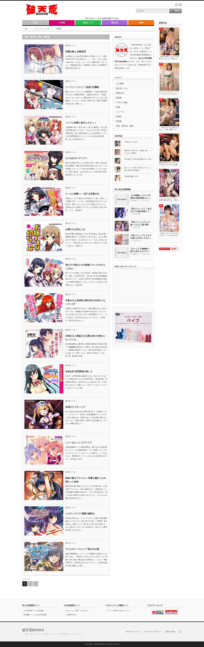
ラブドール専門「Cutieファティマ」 (119, 610)
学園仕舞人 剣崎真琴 (75, 51)
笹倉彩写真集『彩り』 (132, 176)
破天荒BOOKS (33, 630)
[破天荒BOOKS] (42, 14)
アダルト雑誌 (122, 102)
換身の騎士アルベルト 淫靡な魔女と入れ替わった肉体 (85, 480)
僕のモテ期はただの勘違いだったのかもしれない (85, 267)
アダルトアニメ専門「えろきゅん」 (77, 610)
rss (176, 4)
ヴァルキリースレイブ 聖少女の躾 (82, 549)
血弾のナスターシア (75, 407)
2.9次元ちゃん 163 (130, 142)
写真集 (141, 23)
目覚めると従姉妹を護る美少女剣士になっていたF (85, 302)
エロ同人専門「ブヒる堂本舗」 (34, 610)
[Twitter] (180, 631)
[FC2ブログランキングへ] (171, 614)
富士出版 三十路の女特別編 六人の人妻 (137, 159)
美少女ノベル (88, 23)
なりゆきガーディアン (76, 158)
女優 (118, 107)
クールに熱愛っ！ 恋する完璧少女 (82, 194)
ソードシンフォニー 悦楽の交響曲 (82, 87)
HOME (35, 23)
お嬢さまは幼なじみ (75, 229)
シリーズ (120, 112)
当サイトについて (133, 632)
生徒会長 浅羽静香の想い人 (79, 371)
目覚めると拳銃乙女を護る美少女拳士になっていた (85, 338)
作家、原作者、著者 (124, 126)
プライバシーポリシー (152, 632)
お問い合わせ (170, 632)
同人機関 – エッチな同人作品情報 (34, 614)
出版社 (119, 116)
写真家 (119, 121)
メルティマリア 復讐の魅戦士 (80, 513)
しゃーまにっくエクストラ (78, 442)
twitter (180, 4)
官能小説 (114, 23)
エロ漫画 (61, 23)
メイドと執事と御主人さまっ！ (80, 122)
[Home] (26, 29)
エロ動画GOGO (70, 614)
